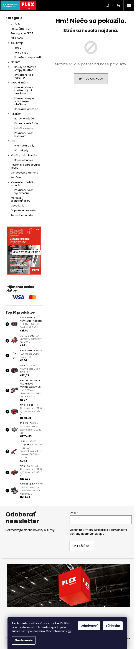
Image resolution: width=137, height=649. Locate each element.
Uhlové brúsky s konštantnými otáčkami (24, 90)
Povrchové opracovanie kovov (25, 166)
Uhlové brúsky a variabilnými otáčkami (24, 101)
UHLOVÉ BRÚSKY (20, 82)
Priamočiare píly (24, 145)
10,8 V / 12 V (21, 52)
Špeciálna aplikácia (26, 109)
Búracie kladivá (23, 160)
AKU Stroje (17, 43)
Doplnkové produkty (23, 210)
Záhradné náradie (22, 215)
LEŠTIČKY (16, 114)
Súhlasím (113, 626)
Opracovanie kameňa (24, 172)
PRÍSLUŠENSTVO (20, 28)
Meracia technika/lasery (20, 199)
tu (69, 631)
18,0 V (17, 48)
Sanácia (16, 177)
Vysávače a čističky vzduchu (23, 183)
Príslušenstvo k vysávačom (23, 191)
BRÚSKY (15, 62)
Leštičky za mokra (25, 128)
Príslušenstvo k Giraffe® (24, 76)
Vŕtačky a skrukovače (24, 155)
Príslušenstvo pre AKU (27, 57)
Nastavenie (23, 640)
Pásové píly (21, 150)
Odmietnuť (89, 626)
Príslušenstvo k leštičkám (23, 134)
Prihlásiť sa (81, 546)
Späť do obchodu (91, 78)
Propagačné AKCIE (22, 33)
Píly (13, 141)
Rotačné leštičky (24, 118)
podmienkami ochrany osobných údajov (98, 532)
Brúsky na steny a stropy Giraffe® (25, 68)
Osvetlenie (17, 205)
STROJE (15, 24)
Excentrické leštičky (26, 123)
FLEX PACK (17, 38)
